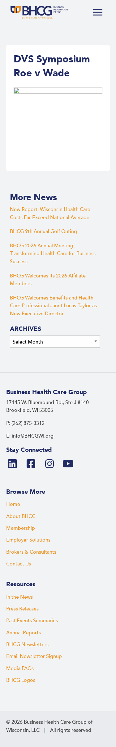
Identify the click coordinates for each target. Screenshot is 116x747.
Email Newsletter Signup (34, 656)
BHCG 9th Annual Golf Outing (43, 231)
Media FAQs (20, 668)
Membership (20, 528)
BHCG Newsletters (27, 644)
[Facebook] (33, 464)
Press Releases (22, 609)
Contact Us (18, 564)
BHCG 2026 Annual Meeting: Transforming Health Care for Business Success (53, 254)
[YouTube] (70, 464)
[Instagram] (52, 464)
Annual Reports (23, 633)
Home (13, 504)
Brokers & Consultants (31, 552)
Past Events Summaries (32, 621)
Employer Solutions (28, 540)
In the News (19, 597)
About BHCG (21, 516)
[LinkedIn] (15, 464)
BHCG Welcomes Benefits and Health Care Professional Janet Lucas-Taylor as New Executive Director (53, 306)
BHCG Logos (20, 680)
